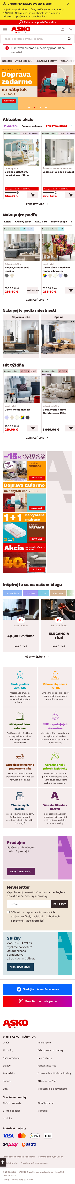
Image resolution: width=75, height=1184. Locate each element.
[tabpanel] (37, 87)
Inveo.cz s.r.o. (9, 1175)
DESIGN (30, 593)
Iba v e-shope (59, 221)
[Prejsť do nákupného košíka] (70, 29)
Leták (7, 221)
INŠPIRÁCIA (12, 593)
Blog (5, 1088)
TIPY (43, 593)
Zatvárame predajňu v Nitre (40, 22)
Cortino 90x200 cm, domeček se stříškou (17, 172)
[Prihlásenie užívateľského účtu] (63, 29)
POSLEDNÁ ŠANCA (56, 126)
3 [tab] (40, 107)
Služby (6, 1065)
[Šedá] (7, 275)
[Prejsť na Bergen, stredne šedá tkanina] (21, 247)
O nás (6, 1042)
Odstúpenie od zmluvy (50, 1050)
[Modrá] (60, 275)
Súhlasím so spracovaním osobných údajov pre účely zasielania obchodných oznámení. (35, 916)
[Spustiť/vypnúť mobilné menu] (4, 29)
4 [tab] (46, 107)
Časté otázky (45, 1058)
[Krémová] (55, 275)
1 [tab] (29, 107)
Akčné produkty (12, 1103)
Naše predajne (11, 1058)
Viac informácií (34, 920)
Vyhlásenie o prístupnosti (52, 1088)
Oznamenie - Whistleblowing (54, 1073)
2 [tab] (35, 107)
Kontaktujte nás (47, 1065)
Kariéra (7, 1081)
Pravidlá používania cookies (34, 1163)
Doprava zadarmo (32, 126)
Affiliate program (47, 1081)
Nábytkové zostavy (46, 60)
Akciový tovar (23, 221)
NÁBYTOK (58, 593)
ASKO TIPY (41, 221)
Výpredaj (43, 1110)
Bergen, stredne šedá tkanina (17, 267)
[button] (3, 1162)
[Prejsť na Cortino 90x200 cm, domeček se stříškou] (21, 152)
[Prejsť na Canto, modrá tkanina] (21, 389)
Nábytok (7, 60)
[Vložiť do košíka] (32, 195)
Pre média (9, 1073)
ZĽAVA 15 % (10, 126)
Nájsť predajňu (20, 871)
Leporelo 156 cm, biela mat (58, 170)
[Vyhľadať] (70, 39)
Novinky (7, 1118)
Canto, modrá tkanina (17, 408)
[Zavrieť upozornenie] (68, 4)
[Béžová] (12, 275)
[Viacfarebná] (45, 275)
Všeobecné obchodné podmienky (19, 1157)
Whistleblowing (10, 1163)
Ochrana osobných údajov (50, 1157)
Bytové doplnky (23, 60)
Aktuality (8, 1050)
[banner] (24, 466)
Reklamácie (44, 1042)
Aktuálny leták (46, 1103)
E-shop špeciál (11, 1110)
